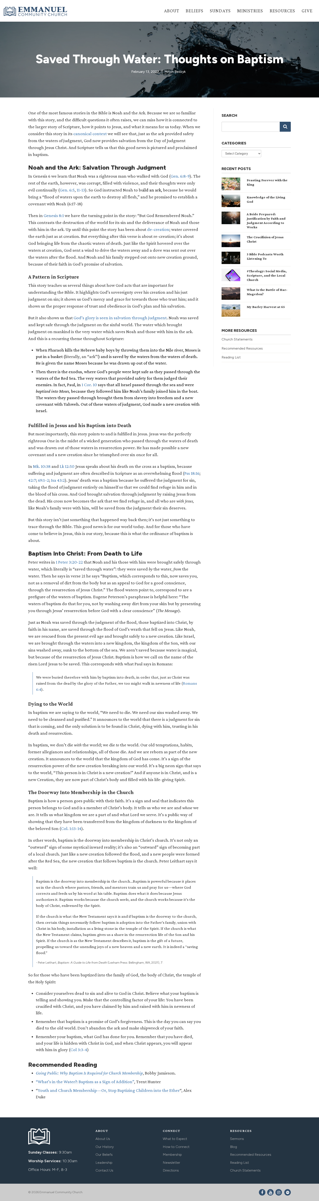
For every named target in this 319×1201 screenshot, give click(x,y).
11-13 (81, 190)
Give (307, 10)
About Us (102, 1139)
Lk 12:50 (67, 466)
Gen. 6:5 (67, 190)
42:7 (32, 480)
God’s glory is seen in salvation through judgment (120, 317)
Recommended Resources (242, 348)
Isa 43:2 (58, 480)
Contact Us (104, 1170)
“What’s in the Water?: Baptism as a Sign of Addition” (85, 1081)
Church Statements (237, 339)
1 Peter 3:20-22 (69, 562)
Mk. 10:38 (42, 466)
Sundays (220, 10)
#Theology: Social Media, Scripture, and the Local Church (267, 275)
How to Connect (176, 1147)
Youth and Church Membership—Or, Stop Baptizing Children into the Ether (109, 1090)
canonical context (90, 133)
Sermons (237, 1139)
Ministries (250, 10)
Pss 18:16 (191, 473)
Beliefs (194, 10)
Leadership (103, 1162)
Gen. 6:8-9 (180, 176)
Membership (172, 1154)
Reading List (231, 357)
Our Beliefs (104, 1154)
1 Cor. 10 (89, 384)
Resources (282, 10)
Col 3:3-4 (78, 1049)
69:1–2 (43, 480)
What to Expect (175, 1139)
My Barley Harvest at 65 (266, 307)
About (171, 10)
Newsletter (171, 1162)
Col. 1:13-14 (71, 828)
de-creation (158, 229)
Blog (233, 1147)
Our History (104, 1147)
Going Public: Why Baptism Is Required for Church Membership (89, 1073)
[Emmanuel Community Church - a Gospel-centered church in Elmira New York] (35, 11)
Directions (171, 1170)
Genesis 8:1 (54, 215)
